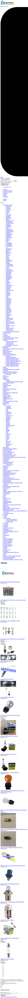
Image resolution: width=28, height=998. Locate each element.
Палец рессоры (6, 465)
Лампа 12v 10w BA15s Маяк (7, 920)
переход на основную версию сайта (9, 996)
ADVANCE (8, 206)
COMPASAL (9, 222)
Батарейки (5, 347)
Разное (4, 490)
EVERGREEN (9, 234)
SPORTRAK (9, 298)
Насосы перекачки (7, 453)
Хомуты (5, 553)
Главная (5, 189)
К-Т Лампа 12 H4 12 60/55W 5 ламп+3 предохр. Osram (13, 600)
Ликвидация (6, 402)
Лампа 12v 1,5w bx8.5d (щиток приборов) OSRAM (12, 901)
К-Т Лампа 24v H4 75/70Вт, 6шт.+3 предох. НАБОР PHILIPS (12, 639)
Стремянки (5, 523)
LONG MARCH (9, 270)
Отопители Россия (7, 463)
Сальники (5, 514)
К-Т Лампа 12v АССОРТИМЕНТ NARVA (10, 620)
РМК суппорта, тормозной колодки (11, 508)
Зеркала (5, 378)
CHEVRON (8, 408)
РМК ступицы (6, 507)
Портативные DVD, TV (8, 477)
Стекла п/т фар (9, 521)
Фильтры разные (7, 546)
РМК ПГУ (5, 503)
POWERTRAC (9, 285)
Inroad (7, 256)
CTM (7, 228)
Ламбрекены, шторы (8, 398)
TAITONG (8, 303)
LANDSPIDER (9, 264)
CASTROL (8, 406)
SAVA (7, 296)
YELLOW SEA (9, 318)
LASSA (8, 267)
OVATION (8, 282)
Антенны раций (9, 343)
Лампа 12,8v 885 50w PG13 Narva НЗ (9, 736)
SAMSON (8, 293)
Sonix (7, 297)
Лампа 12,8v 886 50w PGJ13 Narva (8, 754)
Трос (4, 534)
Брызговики (6, 349)
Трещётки (5, 532)
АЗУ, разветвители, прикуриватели (11, 331)
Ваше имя (3, 992)
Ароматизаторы (7, 346)
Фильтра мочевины (7, 542)
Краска (5, 391)
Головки (8, 380)
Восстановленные (10, 321)
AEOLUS (8, 207)
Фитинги (5, 547)
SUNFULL (8, 300)
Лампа (4, 200)
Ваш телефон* (4, 994)
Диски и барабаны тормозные (10, 371)
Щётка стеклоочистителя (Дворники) (12, 555)
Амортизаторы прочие (8, 339)
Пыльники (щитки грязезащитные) (11, 486)
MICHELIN (8, 275)
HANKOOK (9, 248)
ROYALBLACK (10, 290)
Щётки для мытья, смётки (9, 557)
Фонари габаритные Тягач (12, 364)
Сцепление (5, 525)
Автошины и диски (7, 204)
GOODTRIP (9, 245)
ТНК (7, 446)
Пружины (5, 485)
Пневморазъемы (7, 471)
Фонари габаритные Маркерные (13, 360)
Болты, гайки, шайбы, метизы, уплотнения (13, 348)
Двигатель (5, 368)
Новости (5, 195)
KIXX (7, 414)
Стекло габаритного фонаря (12, 358)
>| (3, 977)
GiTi (7, 241)
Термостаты (6, 529)
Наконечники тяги (7, 449)
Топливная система (7, 530)
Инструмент (6, 379)
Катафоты (8, 356)
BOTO (7, 219)
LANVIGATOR (9, 265)
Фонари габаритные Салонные (13, 363)
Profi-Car (8, 426)
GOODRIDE (9, 243)
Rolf (7, 427)
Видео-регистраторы (8, 353)
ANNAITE (8, 209)
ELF (7, 410)
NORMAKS (9, 278)
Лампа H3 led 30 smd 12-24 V (7, 697)
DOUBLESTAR (9, 231)
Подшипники (6, 475)
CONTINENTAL (10, 223)
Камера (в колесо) (10, 328)
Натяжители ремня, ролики (9, 454)
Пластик (5, 469)
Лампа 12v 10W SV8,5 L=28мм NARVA (10, 938)
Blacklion (8, 217)
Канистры (5, 384)
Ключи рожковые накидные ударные (14, 381)
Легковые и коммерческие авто (10, 401)
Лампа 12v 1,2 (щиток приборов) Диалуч (10, 883)
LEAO (7, 268)
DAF (7, 409)
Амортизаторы (6, 336)
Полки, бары (6, 476)
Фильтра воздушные (8, 538)
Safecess (8, 291)
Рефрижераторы (7, 501)
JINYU (7, 258)
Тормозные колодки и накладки (10, 531)
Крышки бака (6, 397)
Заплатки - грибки (10, 325)
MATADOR (8, 273)
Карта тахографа (7, 385)
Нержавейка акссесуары (8, 456)
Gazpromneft (9, 413)
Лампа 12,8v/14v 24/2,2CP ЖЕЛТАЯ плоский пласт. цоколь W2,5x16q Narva (13, 791)
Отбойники (6, 460)
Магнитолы (6, 403)
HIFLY (7, 251)
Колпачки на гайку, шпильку (10, 388)
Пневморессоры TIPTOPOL (9, 473)
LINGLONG (9, 269)
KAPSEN (8, 259)
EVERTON (8, 235)
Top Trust (8, 307)
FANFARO (8, 412)
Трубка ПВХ (6, 535)
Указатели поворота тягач (12, 359)
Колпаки (5, 387)
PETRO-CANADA (10, 425)
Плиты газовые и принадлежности (11, 470)
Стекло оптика (6, 518)
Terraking (8, 304)
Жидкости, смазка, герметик (9, 373)
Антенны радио (9, 342)
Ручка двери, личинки (8, 513)
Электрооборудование (8, 558)
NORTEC (8, 279)
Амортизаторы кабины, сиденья (10, 337)
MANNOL (8, 418)
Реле (4, 496)
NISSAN (8, 423)
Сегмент (5, 515)
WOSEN (8, 315)
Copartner (8, 224)
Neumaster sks (9, 276)
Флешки (5, 548)
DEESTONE (9, 229)
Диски (7, 324)
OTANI (7, 281)
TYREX (8, 313)
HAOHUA (8, 250)
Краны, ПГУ (6, 390)
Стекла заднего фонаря (11, 519)
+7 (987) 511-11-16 (5, 183)
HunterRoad (8, 252)
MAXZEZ (8, 274)
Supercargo (8, 302)
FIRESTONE (9, 237)
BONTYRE (8, 218)
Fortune (7, 239)
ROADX (8, 289)
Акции (4, 194)
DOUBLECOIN (9, 230)
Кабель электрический (8, 382)
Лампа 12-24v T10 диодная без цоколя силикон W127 (13, 865)
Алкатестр (5, 335)
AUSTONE (8, 214)
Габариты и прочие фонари (9, 354)
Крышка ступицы (7, 396)
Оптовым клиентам (7, 190)
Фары (4, 537)
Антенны (5, 340)
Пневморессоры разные (8, 474)
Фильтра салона (7, 543)
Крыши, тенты (6, 395)
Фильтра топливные (8, 544)
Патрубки (5, 466)
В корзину (3, 603)
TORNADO (8, 309)
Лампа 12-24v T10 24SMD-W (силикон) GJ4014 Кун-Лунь (14, 829)
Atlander (8, 212)
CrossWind (8, 226)
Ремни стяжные (7, 498)
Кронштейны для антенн (12, 345)
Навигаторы (6, 447)
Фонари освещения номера (12, 365)
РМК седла (5, 505)
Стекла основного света (11, 520)
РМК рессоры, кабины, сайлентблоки (12, 504)
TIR (7, 432)
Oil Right (8, 424)
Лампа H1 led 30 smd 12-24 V (7, 661)
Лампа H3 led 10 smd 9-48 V (7, 679)
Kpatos (7, 262)
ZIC (7, 440)
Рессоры (5, 499)
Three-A (8, 306)
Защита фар (6, 376)
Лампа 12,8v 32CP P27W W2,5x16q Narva (10, 715)
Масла (4, 404)
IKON (7, 253)
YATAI (7, 317)
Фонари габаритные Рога (12, 362)
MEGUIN (8, 419)
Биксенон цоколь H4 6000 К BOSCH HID (10, 581)
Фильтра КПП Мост (8, 540)
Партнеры (5, 193)
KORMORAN (9, 261)
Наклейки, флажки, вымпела (10, 448)
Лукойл (7, 442)
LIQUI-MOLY (9, 415)
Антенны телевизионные (12, 341)
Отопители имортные (8, 462)
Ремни (4, 497)
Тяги (4, 536)
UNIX (7, 436)
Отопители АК (9, 464)
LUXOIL (8, 417)
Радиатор (5, 488)
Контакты (5, 196)
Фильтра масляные (7, 541)
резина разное (9, 329)
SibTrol (7, 430)
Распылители (6, 493)
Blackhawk (8, 215)
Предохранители (7, 480)
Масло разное (9, 443)
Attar (7, 213)
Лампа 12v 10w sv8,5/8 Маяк (7, 959)
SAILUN (8, 292)
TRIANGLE (9, 312)
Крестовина (6, 393)
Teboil (7, 431)
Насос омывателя (7, 451)
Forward (8, 240)
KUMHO (8, 263)
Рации (4, 495)
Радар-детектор (6, 487)
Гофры (4, 367)
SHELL (7, 429)
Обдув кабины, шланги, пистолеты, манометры (14, 457)
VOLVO (8, 437)
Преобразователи (7, 481)
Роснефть (8, 445)
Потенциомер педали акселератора (11, 479)
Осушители (6, 459)
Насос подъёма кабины (8, 452)
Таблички (5, 526)
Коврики (5, 386)
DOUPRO (8, 233)
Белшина (8, 320)
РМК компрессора (7, 502)
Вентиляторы (6, 352)
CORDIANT (9, 225)
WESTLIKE (8, 314)
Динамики (5, 370)
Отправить (3, 995)
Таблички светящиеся (8, 527)
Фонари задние (6, 549)
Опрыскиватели (7, 458)
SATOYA (8, 295)
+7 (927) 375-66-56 (5, 179)
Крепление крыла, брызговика (10, 392)
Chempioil (8, 407)
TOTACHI (8, 434)
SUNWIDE (8, 301)
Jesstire (7, 257)
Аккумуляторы (6, 332)
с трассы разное (9, 330)
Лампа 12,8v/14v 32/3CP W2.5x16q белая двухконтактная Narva (14, 810)
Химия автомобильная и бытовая (11, 552)
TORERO (8, 308)
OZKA (7, 284)
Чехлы (4, 554)
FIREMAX (8, 236)
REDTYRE (8, 286)
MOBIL (8, 420)
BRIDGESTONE (10, 220)
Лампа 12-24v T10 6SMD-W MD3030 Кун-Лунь (11, 847)
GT (6, 247)
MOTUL (8, 421)
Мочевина (8, 374)
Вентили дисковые (7, 351)
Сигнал (5, 516)
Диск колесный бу (10, 323)
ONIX (7, 280)
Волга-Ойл (8, 441)
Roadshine (8, 287)
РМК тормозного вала (8, 509)
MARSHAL (8, 272)
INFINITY (8, 254)
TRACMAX (9, 310)
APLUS (8, 211)
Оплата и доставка (7, 191)
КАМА (7, 326)
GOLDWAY (9, 242)
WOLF (7, 438)
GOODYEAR (9, 246)
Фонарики (5, 551)
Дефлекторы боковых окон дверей (11, 369)
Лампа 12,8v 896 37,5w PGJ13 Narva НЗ (10, 772)
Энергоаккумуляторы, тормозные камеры (13, 559)
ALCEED (8, 208)
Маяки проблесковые (11, 357)
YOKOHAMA (9, 319)
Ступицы (5, 524)
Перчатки (5, 468)
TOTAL (8, 435)
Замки (4, 375)
